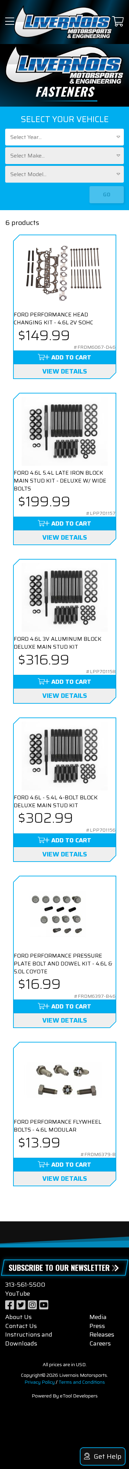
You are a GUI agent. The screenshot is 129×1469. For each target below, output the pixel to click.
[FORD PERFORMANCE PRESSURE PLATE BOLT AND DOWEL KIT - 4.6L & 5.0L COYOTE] (65, 914)
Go (106, 194)
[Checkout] (118, 21)
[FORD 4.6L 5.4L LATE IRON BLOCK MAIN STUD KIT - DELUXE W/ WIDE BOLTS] (65, 431)
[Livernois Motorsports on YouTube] (43, 1305)
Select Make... (27, 155)
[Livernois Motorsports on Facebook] (9, 1305)
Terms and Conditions (81, 1382)
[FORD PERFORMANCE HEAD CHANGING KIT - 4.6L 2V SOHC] (65, 273)
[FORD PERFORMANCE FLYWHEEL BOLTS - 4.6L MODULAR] (65, 1080)
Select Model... (28, 174)
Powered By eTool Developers (65, 1396)
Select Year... (26, 137)
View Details (64, 371)
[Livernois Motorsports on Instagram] (32, 1305)
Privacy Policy (39, 1382)
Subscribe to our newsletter (59, 1267)
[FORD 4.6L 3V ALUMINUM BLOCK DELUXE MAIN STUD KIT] (65, 597)
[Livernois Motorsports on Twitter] (21, 1305)
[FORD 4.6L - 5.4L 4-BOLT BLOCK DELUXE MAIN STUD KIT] (65, 756)
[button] (9, 21)
